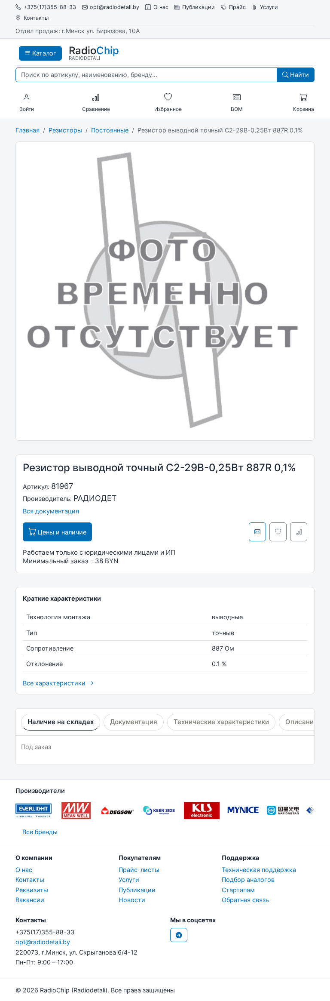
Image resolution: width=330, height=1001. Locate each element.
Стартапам (238, 890)
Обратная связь (245, 899)
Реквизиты (31, 890)
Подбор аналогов (248, 879)
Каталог (43, 53)
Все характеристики (55, 683)
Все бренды (40, 831)
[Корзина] (303, 97)
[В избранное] (278, 531)
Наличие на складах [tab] (61, 722)
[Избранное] (168, 97)
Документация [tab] (133, 722)
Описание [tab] (301, 722)
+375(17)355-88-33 (50, 7)
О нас (160, 7)
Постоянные (109, 130)
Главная (27, 130)
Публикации (198, 7)
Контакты (36, 18)
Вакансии (29, 899)
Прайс (237, 7)
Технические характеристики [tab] (221, 722)
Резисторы (65, 130)
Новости (132, 899)
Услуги (269, 7)
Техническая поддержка (259, 869)
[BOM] (236, 97)
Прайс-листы (139, 869)
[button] (26, 97)
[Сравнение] (96, 97)
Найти (298, 74)
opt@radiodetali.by (114, 7)
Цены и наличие (61, 532)
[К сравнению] (298, 531)
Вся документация (51, 511)
